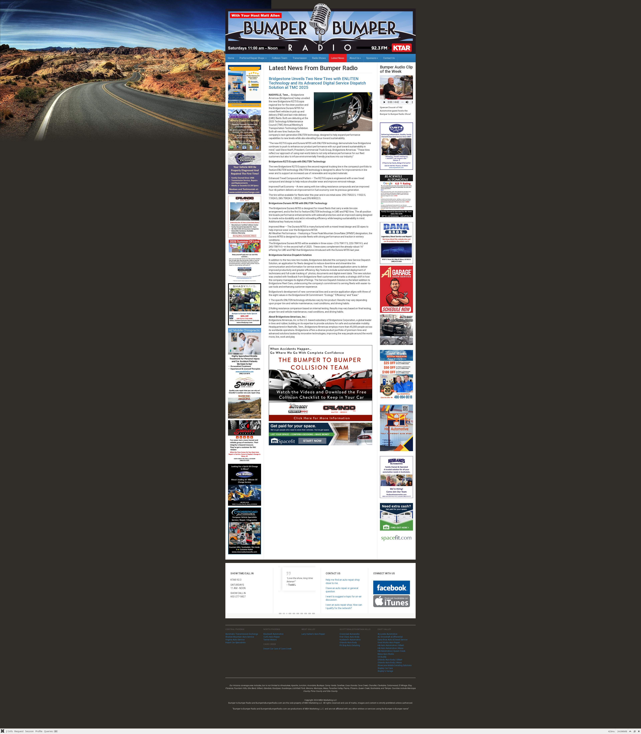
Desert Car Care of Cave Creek (277, 649)
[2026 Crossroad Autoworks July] (244, 530)
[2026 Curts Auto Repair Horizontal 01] (396, 146)
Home (231, 58)
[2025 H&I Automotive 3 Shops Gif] (396, 427)
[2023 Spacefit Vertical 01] (396, 524)
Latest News (337, 58)
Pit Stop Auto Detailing (350, 645)
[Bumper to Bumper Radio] (320, 28)
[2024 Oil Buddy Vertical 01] (244, 484)
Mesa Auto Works (386, 654)
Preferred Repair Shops (252, 58)
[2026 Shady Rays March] (244, 304)
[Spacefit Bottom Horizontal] (320, 433)
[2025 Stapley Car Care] (244, 397)
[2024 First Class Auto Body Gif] (396, 329)
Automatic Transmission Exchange (241, 634)
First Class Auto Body (349, 637)
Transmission (300, 58)
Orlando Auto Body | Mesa (390, 662)
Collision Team (279, 58)
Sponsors (371, 58)
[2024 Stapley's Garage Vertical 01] (244, 441)
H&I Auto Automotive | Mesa (390, 648)
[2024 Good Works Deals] (396, 374)
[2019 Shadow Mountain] (244, 129)
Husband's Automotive (350, 640)
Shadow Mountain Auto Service (239, 637)
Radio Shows (319, 58)
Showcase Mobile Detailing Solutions (395, 665)
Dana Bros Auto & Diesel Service (392, 640)
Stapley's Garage (385, 671)
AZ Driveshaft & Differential (390, 637)
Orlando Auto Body (348, 642)
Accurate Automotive (387, 634)
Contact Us (389, 58)
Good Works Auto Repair (389, 642)
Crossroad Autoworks (350, 634)
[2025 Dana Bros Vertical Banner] (396, 242)
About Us (354, 58)
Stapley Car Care (385, 668)
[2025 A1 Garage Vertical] (396, 289)
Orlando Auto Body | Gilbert (390, 660)
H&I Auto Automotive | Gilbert (391, 645)
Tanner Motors (270, 640)
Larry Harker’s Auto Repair (313, 634)
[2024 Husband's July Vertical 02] (396, 476)
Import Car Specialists (235, 642)
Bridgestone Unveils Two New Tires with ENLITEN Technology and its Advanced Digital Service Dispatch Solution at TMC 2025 (317, 83)
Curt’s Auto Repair (271, 637)
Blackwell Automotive (273, 634)
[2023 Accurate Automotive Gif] (244, 86)
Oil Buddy (382, 657)
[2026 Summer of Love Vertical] (244, 260)
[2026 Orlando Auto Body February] (244, 216)
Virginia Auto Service (235, 640)
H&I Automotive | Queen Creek (391, 651)
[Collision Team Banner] (320, 383)
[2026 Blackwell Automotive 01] (396, 195)
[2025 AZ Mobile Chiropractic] (244, 351)
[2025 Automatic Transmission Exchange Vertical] (244, 173)
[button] (280, 613)
